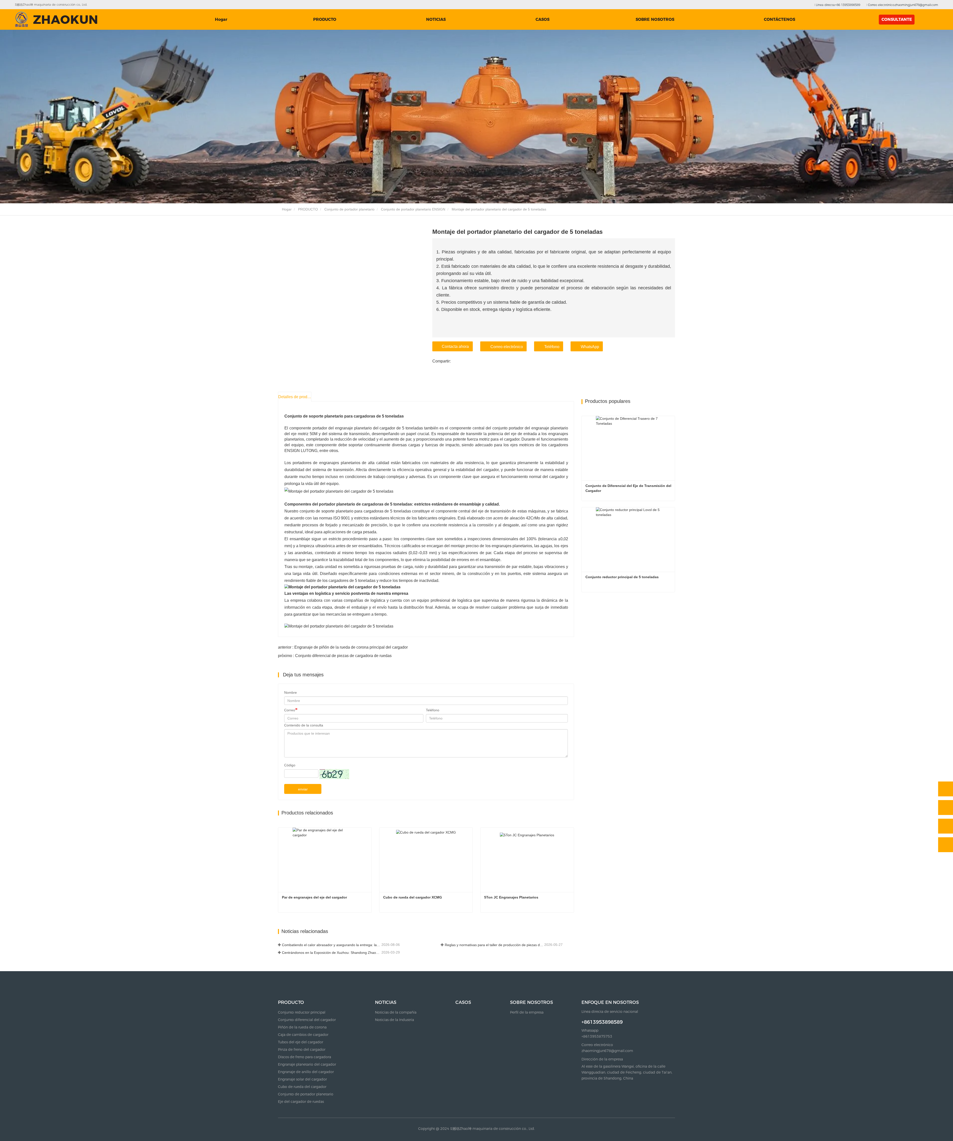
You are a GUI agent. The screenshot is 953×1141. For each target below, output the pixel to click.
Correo (289, 710)
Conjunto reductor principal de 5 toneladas (622, 577)
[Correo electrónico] (945, 826)
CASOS (542, 19)
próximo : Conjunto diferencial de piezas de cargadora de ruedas (335, 656)
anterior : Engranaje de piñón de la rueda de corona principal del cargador (343, 647)
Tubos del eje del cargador (300, 1042)
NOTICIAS (385, 1002)
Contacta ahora (455, 346)
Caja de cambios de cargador (303, 1034)
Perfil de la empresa (527, 1012)
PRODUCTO (308, 209)
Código (289, 765)
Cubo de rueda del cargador (302, 1086)
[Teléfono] (945, 807)
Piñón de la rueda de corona (302, 1027)
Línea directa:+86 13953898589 (837, 5)
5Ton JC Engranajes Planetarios (511, 897)
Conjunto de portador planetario (349, 209)
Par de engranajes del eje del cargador (314, 897)
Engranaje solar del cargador (302, 1079)
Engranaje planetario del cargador (307, 1064)
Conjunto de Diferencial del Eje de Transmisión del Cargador (628, 488)
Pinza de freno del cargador (301, 1049)
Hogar (221, 19)
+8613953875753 (596, 1036)
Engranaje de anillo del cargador (306, 1072)
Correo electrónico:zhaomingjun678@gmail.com (902, 5)
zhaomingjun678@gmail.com (607, 1051)
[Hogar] (56, 19)
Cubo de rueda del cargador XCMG (412, 897)
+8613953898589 (602, 1022)
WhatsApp (590, 347)
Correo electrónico (506, 347)
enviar (303, 789)
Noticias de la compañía (395, 1012)
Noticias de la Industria (394, 1020)
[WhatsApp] (945, 788)
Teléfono (551, 347)
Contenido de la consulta (303, 725)
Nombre (290, 692)
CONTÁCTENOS (779, 19)
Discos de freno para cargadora (304, 1057)
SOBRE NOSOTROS (531, 1002)
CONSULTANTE (897, 19)
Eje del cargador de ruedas (301, 1101)
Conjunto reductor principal (301, 1012)
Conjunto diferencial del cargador (307, 1020)
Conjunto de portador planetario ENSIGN (413, 209)
